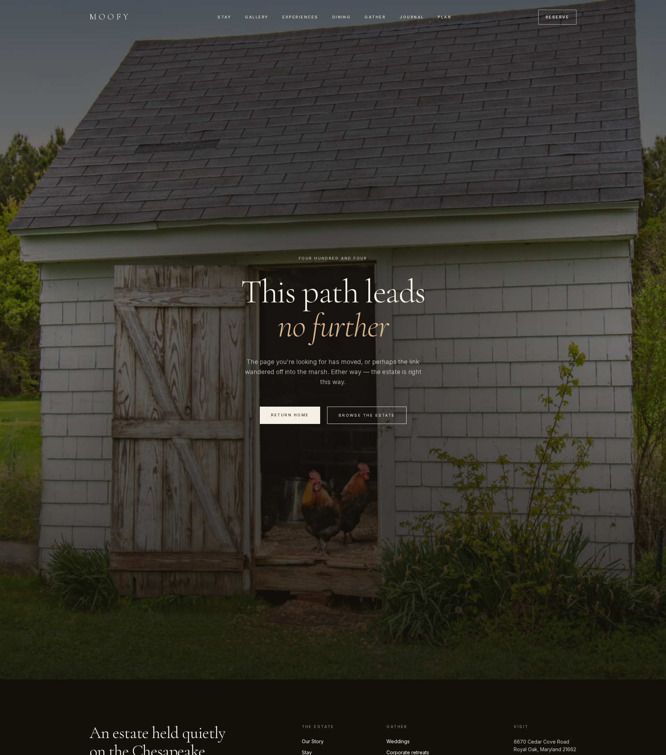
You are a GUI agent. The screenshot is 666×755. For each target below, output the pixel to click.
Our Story (313, 741)
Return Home (290, 415)
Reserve (557, 17)
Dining (341, 17)
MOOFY (110, 17)
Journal (412, 17)
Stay (224, 17)
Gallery (256, 17)
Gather (375, 17)
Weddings (398, 741)
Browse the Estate (367, 415)
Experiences (300, 17)
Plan (444, 17)
